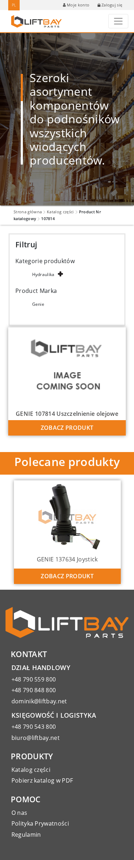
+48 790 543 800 (33, 727)
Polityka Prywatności (40, 823)
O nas (19, 813)
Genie (38, 304)
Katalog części (60, 211)
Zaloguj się (112, 5)
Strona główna (28, 211)
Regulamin (26, 834)
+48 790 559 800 (33, 679)
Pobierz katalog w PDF (42, 780)
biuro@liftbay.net (35, 738)
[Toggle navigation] (118, 21)
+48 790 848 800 (33, 690)
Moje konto (78, 5)
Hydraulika (43, 274)
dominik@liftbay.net (39, 701)
